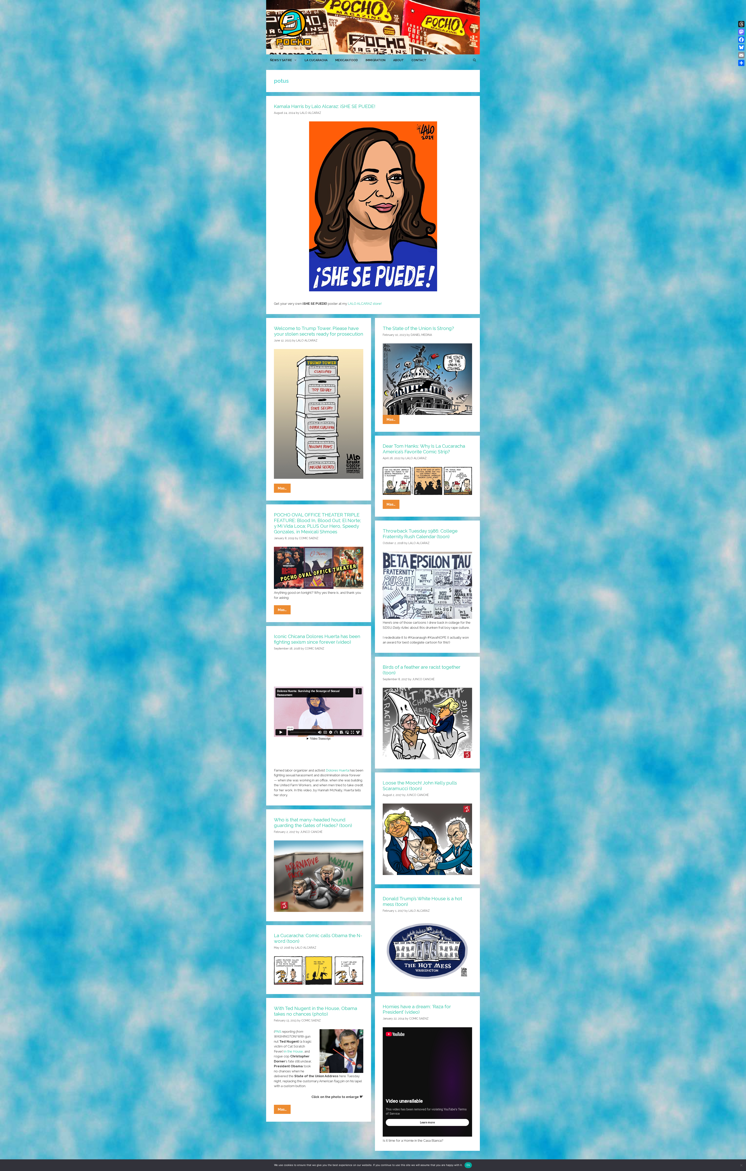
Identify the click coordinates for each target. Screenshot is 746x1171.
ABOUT (398, 60)
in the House (293, 1051)
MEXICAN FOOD (346, 60)
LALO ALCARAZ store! (365, 304)
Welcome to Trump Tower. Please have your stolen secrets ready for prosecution (318, 331)
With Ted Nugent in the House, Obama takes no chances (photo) (315, 1011)
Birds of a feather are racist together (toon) (421, 670)
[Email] (741, 55)
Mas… (284, 489)
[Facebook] (741, 40)
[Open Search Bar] (474, 60)
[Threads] (741, 24)
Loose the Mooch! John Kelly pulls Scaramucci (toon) (420, 785)
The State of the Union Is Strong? (418, 328)
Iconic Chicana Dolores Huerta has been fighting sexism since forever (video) (317, 639)
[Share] (741, 63)
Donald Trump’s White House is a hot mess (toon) (422, 901)
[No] (741, 1165)
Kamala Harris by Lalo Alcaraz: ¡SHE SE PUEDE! (324, 106)
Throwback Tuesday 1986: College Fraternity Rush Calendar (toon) (420, 533)
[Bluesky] (741, 47)
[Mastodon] (741, 32)
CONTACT (418, 60)
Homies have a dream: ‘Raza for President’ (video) (417, 1009)
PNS (278, 1031)
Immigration (375, 60)
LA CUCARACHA (316, 60)
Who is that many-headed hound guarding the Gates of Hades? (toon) (313, 822)
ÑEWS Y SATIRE (281, 60)
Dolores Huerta (337, 770)
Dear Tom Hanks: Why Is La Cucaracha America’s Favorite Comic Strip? (424, 448)
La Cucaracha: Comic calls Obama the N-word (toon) (318, 938)
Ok (468, 1165)
